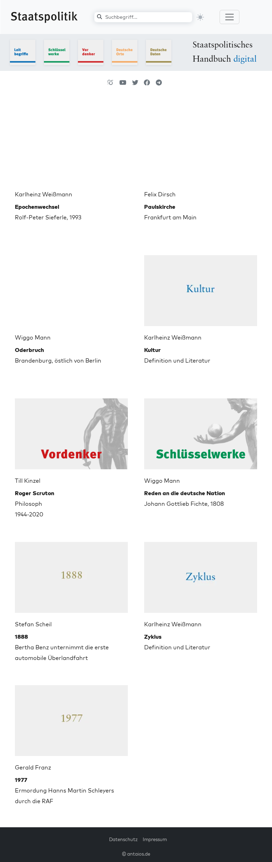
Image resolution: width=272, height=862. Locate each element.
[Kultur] (200, 288)
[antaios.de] (110, 82)
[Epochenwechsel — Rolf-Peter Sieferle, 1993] (71, 144)
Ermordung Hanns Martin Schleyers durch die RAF (64, 790)
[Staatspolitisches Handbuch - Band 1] (22, 52)
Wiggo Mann (33, 337)
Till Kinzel (27, 480)
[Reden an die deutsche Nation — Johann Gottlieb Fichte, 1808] (200, 431)
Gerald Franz (33, 767)
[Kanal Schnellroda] (122, 82)
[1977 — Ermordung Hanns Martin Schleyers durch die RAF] (71, 717)
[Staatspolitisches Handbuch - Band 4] (124, 52)
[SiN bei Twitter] (135, 82)
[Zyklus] (200, 574)
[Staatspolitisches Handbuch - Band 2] (56, 52)
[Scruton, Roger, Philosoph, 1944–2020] (71, 431)
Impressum (155, 839)
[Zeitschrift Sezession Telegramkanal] (159, 82)
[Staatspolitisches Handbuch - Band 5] (158, 52)
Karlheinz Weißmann (43, 194)
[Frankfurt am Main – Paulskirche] (200, 144)
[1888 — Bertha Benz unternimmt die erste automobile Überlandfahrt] (71, 574)
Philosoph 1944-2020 (34, 503)
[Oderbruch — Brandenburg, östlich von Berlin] (71, 288)
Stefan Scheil (33, 624)
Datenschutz (123, 839)
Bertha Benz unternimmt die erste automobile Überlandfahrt (62, 647)
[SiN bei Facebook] (147, 82)
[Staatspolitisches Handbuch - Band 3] (90, 52)
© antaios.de (136, 854)
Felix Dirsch (160, 194)
